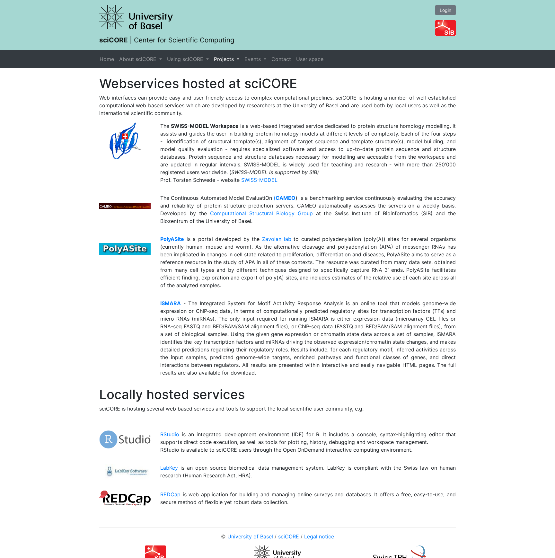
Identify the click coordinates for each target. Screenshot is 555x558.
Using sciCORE (186, 59)
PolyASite (172, 239)
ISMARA (170, 303)
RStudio (169, 434)
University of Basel (250, 536)
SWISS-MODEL (259, 180)
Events (253, 59)
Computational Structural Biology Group (261, 213)
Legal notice (319, 536)
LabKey (169, 468)
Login (445, 10)
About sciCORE (138, 59)
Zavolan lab (276, 239)
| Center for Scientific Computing (166, 40)
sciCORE (288, 536)
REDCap (170, 494)
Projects (224, 59)
